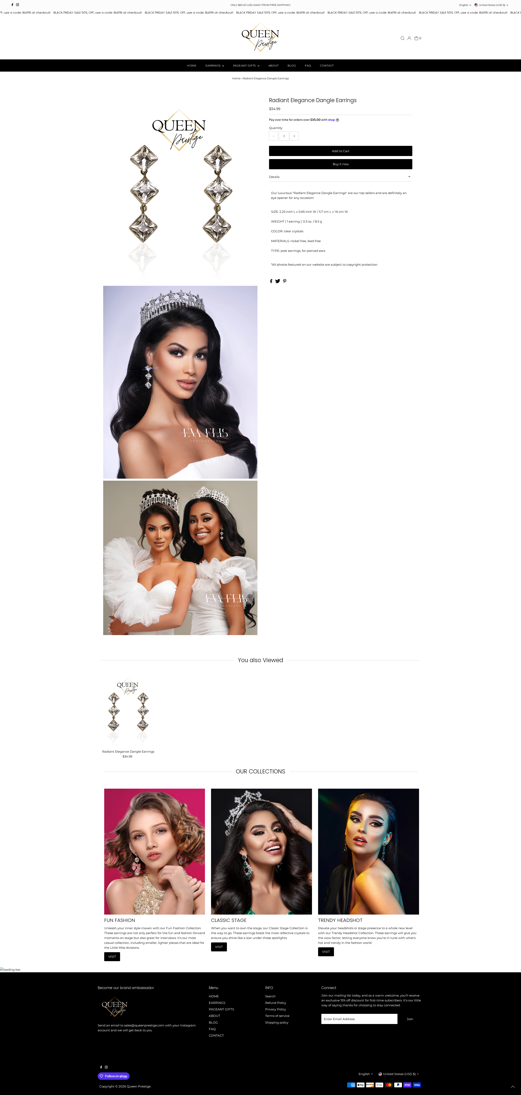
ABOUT (273, 65)
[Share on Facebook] (271, 282)
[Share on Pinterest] (284, 282)
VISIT (112, 957)
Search (270, 996)
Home (236, 78)
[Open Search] (402, 38)
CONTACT (327, 65)
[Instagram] (17, 5)
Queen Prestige (139, 1086)
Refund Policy (275, 1003)
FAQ (308, 65)
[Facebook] (12, 5)
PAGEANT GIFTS (244, 65)
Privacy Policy (275, 1009)
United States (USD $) (492, 5)
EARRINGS (213, 65)
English (463, 5)
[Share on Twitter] (278, 282)
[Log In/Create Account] (409, 38)
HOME (192, 65)
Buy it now (341, 164)
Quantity (275, 128)
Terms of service (277, 1016)
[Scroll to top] (513, 1087)
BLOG (292, 65)
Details (274, 177)
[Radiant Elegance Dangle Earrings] (128, 709)
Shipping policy (276, 1022)
